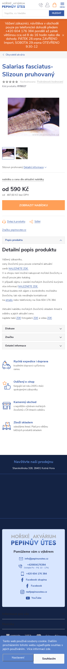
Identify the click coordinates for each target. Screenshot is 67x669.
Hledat (56, 13)
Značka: (14, 230)
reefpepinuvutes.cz (36, 592)
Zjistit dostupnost (33, 205)
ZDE (18, 318)
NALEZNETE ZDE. (18, 268)
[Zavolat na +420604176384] (41, 5)
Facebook (36, 585)
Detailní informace (34, 167)
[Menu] (62, 4)
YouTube (36, 598)
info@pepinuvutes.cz (36, 558)
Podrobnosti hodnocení (50, 81)
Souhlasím (49, 659)
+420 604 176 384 (36, 573)
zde (48, 649)
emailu (9, 300)
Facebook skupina (36, 579)
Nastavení (18, 658)
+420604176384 (36, 564)
